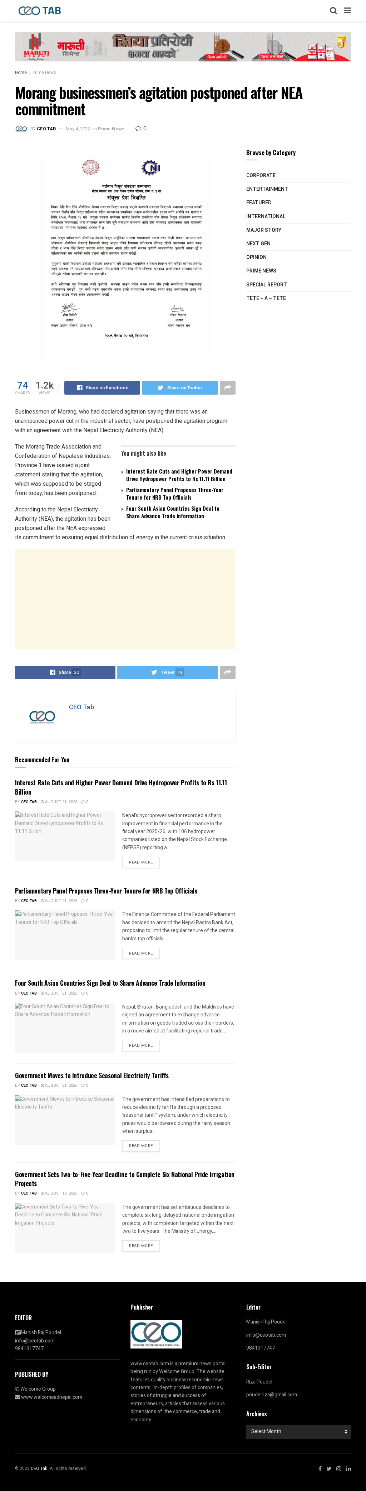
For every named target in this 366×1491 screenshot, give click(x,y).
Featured (258, 202)
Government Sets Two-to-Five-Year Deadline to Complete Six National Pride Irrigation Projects (124, 1179)
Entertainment (267, 189)
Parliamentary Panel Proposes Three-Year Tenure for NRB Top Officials (174, 493)
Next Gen (258, 243)
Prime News (44, 72)
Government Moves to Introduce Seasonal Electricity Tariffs (92, 1075)
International (266, 216)
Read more (141, 862)
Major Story (263, 230)
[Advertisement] (125, 599)
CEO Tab (46, 128)
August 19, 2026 (60, 1193)
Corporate (261, 175)
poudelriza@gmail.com (271, 1395)
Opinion (256, 257)
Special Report (266, 285)
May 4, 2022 (78, 128)
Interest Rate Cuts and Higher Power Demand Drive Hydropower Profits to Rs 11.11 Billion (179, 474)
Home (21, 72)
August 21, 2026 (60, 802)
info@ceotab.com (35, 1341)
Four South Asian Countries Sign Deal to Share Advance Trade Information (172, 512)
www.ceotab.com (149, 1363)
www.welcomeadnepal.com (51, 1397)
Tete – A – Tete (266, 298)
